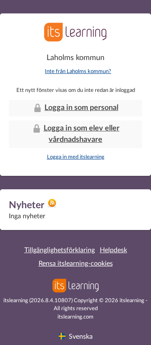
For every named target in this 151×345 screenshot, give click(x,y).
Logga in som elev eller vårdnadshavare (82, 134)
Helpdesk (113, 250)
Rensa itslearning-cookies (76, 263)
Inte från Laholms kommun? (78, 71)
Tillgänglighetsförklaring (59, 250)
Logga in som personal (81, 108)
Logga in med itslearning (75, 157)
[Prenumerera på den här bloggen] (52, 206)
